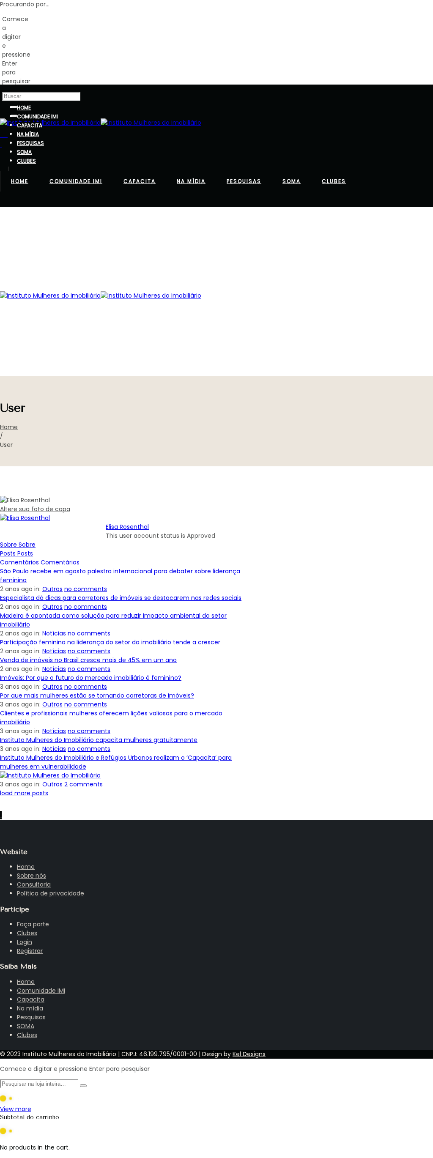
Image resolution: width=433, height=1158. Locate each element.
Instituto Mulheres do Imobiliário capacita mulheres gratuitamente (98, 740)
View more (15, 1109)
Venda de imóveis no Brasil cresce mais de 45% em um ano (88, 660)
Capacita (30, 999)
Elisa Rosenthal (127, 527)
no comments (85, 589)
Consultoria (34, 884)
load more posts (24, 793)
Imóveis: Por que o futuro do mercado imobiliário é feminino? (90, 677)
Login (24, 942)
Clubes (27, 933)
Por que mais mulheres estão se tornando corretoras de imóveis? (97, 695)
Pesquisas (31, 1017)
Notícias (54, 633)
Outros (52, 589)
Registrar (30, 951)
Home (9, 427)
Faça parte (33, 924)
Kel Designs (249, 1054)
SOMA (25, 1026)
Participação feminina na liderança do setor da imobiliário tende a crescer (110, 642)
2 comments (83, 784)
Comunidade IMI (41, 990)
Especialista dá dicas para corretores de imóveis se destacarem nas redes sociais (120, 598)
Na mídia (30, 1008)
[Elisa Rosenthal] (25, 518)
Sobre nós (31, 875)
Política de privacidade (50, 893)
